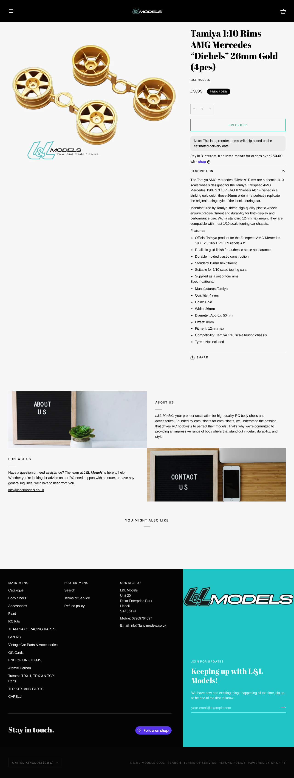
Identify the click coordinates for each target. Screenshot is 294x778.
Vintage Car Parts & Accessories (33, 645)
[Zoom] (95, 100)
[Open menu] (15, 11)
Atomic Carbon (19, 668)
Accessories (17, 606)
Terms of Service (77, 598)
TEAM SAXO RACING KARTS (31, 629)
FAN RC (14, 637)
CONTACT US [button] (131, 583)
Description (202, 171)
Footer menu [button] (76, 583)
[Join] (282, 707)
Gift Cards (16, 652)
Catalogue (15, 590)
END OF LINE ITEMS (24, 660)
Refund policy (74, 606)
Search (69, 590)
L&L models (200, 79)
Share (202, 357)
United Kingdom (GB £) (33, 763)
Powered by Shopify (267, 763)
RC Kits (14, 621)
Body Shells (17, 598)
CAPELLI (15, 696)
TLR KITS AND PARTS (25, 689)
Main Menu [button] (18, 583)
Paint (12, 613)
